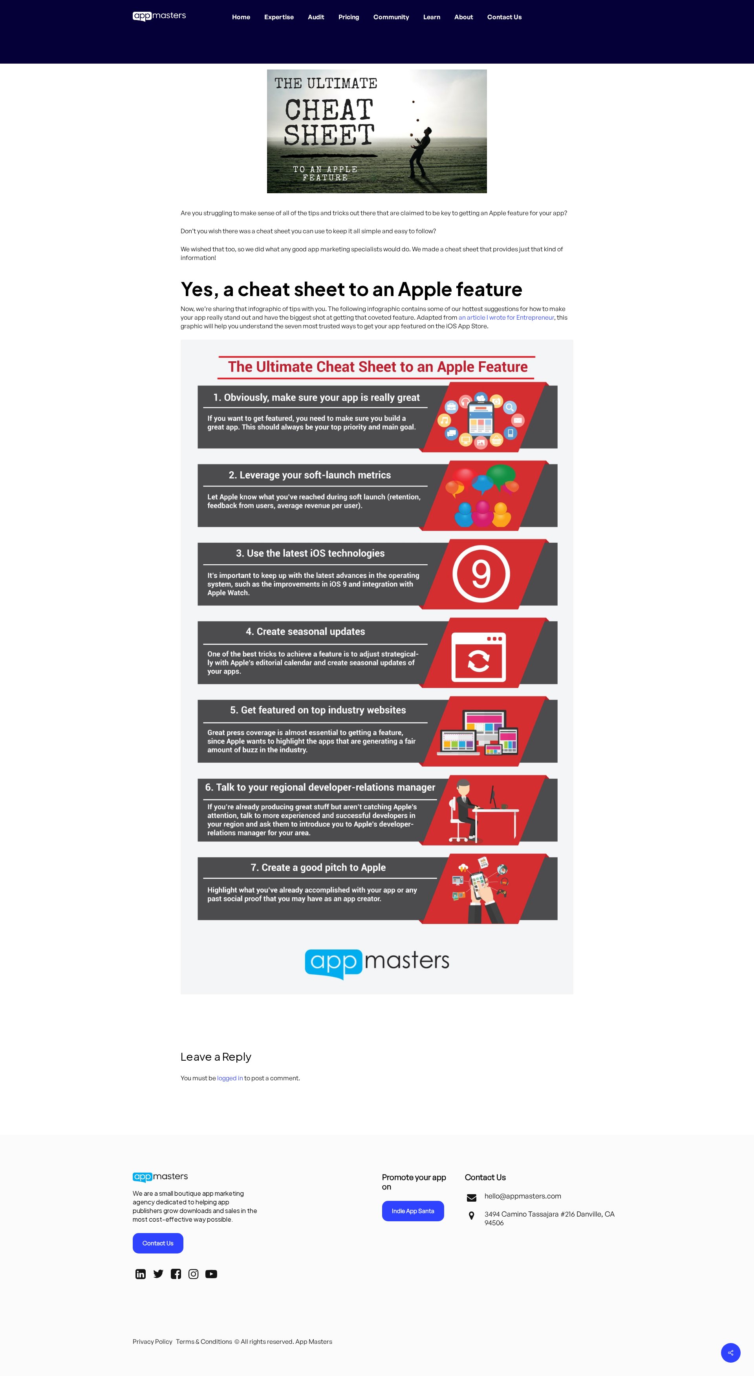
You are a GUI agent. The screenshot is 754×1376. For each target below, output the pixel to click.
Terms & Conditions (204, 1341)
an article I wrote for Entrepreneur (506, 317)
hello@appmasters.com (523, 1195)
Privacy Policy (152, 1341)
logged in (230, 1078)
